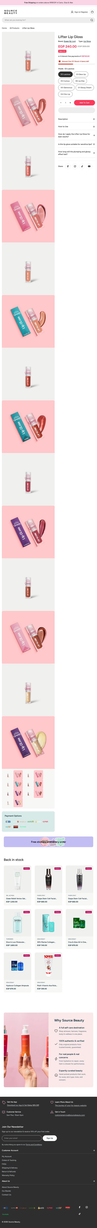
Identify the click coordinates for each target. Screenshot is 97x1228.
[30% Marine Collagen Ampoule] (48, 922)
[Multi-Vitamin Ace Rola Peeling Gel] (48, 966)
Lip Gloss (87, 41)
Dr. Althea (10, 895)
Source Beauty (14, 1222)
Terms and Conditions (34, 1145)
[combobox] (48, 20)
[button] (76, 110)
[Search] (91, 20)
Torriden (9, 939)
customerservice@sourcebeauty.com (70, 1115)
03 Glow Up (81, 74)
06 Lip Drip (79, 81)
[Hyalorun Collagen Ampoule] (17, 966)
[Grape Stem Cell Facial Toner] (79, 879)
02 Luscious (65, 74)
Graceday (41, 939)
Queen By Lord (70, 41)
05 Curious (65, 81)
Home (4, 28)
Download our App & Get (23, 1105)
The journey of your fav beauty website (70, 1105)
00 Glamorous (66, 88)
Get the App (12, 1102)
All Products (14, 28)
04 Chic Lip (65, 94)
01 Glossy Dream (84, 88)
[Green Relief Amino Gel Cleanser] (17, 879)
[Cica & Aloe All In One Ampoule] (79, 922)
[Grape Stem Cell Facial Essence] (48, 879)
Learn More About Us (64, 1102)
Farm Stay (41, 895)
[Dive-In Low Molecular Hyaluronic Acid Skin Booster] (17, 922)
